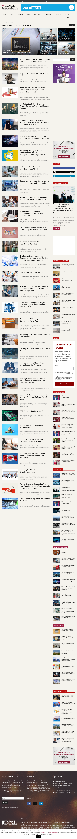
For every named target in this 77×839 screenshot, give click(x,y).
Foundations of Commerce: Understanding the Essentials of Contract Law (32, 214)
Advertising (32, 1)
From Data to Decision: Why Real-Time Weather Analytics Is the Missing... (68, 433)
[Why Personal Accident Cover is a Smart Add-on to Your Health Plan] (56, 667)
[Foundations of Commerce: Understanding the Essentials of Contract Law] (10, 216)
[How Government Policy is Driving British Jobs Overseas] (56, 518)
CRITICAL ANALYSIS (28, 15)
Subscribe (26, 1)
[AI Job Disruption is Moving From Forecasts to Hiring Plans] (56, 273)
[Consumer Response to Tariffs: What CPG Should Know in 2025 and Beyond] (56, 733)
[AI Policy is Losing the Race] (56, 309)
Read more (56, 228)
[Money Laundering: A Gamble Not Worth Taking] (10, 429)
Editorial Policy (20, 1)
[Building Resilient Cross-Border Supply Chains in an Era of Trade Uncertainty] (56, 475)
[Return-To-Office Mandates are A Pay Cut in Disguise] (56, 323)
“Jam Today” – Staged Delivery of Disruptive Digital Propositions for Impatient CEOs (32, 305)
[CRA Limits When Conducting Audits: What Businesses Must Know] (10, 171)
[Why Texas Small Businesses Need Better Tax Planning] (56, 645)
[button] (74, 1)
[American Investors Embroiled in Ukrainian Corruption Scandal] (10, 444)
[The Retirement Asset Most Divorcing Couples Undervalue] (56, 631)
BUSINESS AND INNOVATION (60, 547)
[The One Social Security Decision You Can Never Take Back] (56, 681)
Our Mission (13, 1)
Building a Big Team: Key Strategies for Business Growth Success (68, 454)
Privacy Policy (44, 1)
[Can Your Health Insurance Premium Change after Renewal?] (56, 674)
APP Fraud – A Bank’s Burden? (31, 411)
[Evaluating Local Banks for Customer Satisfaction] (56, 595)
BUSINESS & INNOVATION (49, 15)
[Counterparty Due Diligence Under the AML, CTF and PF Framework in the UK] (21, 44)
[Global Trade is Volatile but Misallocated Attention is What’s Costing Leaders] (56, 719)
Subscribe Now (64, 384)
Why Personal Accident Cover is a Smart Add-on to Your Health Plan (68, 666)
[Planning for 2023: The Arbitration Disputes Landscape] (10, 474)
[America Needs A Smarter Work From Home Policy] (56, 302)
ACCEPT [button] (38, 836)
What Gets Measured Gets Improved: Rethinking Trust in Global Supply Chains (68, 496)
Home (3, 1)
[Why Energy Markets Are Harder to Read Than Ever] (56, 397)
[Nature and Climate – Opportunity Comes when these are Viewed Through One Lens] (56, 440)
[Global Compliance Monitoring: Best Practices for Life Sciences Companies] (10, 141)
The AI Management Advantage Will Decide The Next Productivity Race (68, 316)
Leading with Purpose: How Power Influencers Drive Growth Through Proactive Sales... (68, 426)
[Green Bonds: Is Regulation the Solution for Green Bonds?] (10, 503)
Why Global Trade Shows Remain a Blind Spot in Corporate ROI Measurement (68, 588)
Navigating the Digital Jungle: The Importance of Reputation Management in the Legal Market (32, 153)
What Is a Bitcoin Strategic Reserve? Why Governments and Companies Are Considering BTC (68, 638)
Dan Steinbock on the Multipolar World (62, 783)
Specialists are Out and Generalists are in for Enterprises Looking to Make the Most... (34, 183)
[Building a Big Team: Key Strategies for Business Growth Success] (56, 455)
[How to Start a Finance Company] (10, 276)
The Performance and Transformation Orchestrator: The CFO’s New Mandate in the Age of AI (64, 208)
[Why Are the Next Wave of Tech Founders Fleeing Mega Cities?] (56, 574)
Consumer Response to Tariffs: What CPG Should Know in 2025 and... (68, 733)
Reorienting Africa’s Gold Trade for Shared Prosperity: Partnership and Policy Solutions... (68, 740)
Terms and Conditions (52, 1)
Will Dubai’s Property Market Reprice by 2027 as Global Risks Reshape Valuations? (68, 659)
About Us (7, 1)
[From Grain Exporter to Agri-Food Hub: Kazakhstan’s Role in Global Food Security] (56, 652)
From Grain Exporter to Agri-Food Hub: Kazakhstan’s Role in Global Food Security (68, 652)
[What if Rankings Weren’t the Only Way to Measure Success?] (56, 412)
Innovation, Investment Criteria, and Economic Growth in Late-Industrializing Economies (68, 539)
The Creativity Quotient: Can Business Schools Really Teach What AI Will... (68, 404)
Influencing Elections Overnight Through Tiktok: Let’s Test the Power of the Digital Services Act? (34, 122)
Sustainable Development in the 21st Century (64, 792)
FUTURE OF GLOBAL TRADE (59, 15)
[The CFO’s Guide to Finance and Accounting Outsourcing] (56, 581)
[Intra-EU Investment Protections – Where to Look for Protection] (10, 367)
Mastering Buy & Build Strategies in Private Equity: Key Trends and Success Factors (34, 106)
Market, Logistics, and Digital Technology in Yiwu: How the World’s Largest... (68, 725)
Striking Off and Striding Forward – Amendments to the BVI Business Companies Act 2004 (33, 381)
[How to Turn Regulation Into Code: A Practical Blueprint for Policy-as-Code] (66, 34)
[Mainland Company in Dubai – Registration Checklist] (10, 246)
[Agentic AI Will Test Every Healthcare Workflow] (56, 288)
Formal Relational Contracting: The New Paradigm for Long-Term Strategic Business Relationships (35, 486)
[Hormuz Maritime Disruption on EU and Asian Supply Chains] (56, 697)
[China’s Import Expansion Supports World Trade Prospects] (56, 704)
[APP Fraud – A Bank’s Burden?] (10, 415)
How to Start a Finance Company (32, 272)
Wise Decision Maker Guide (59, 781)
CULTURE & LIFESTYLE (68, 18)
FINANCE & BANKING (13, 15)
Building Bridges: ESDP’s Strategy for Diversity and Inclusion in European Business (68, 447)
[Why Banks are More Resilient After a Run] (10, 78)
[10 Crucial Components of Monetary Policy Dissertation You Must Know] (10, 201)
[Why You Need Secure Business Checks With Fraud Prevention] (56, 560)
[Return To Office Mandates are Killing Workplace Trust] (56, 295)
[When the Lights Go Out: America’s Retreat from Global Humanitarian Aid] (56, 419)
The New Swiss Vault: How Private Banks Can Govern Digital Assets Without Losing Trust (32, 90)
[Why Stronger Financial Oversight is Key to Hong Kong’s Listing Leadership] (10, 64)
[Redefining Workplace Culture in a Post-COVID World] (56, 462)
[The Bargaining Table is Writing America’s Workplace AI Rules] (56, 266)
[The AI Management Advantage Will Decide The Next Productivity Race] (56, 316)
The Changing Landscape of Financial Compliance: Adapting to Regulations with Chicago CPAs (34, 288)
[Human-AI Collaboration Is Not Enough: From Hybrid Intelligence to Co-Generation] (56, 482)
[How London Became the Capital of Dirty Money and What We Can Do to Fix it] (10, 232)
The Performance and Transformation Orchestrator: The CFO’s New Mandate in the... (68, 489)
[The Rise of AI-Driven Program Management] (56, 553)
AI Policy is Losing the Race (67, 307)
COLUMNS (67, 14)
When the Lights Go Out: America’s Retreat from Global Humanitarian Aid (68, 419)
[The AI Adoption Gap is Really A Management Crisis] (56, 330)
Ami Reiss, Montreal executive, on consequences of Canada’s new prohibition (32, 456)
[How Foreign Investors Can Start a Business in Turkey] (56, 567)
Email (56, 365)
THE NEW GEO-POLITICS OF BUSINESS (38, 15)
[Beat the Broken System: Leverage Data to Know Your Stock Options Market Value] (10, 399)
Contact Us (38, 1)
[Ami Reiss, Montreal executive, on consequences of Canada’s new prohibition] (10, 458)
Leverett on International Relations (61, 790)
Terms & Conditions (9, 792)
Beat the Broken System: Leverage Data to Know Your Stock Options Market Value (34, 397)
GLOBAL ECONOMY (5, 15)
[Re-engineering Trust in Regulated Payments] (66, 48)
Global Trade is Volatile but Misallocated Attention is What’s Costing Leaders (68, 718)
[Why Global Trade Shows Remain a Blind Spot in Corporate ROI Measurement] (56, 588)
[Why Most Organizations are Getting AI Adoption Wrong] (56, 280)
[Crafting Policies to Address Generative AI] (10, 353)
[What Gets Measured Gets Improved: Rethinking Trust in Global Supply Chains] (56, 496)
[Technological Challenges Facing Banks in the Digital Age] (10, 323)
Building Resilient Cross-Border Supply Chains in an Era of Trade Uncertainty (68, 474)
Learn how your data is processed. (10, 807)
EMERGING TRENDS (20, 15)
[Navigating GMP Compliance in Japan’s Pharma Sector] (10, 339)
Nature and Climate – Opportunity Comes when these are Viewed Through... (68, 440)
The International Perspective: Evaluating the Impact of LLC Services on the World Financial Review (34, 258)
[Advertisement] (64, 245)
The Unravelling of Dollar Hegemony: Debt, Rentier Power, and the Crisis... (68, 525)
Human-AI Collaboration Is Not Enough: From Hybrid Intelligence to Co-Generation (68, 482)
